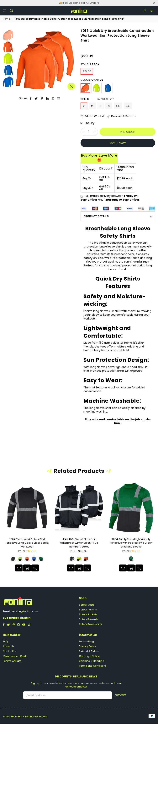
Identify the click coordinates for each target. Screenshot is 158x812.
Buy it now (118, 143)
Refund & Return (89, 651)
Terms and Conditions (93, 666)
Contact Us (10, 651)
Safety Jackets (88, 614)
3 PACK (87, 71)
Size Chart (107, 99)
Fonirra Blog (86, 641)
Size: (97, 99)
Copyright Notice (89, 656)
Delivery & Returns (123, 116)
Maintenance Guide (15, 656)
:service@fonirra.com (24, 611)
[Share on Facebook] (30, 98)
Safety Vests (86, 605)
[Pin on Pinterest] (41, 98)
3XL (128, 106)
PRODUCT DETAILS (96, 216)
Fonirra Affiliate (12, 661)
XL (109, 106)
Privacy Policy (87, 646)
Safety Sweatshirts (90, 624)
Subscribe (120, 695)
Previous (17, 60)
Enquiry (89, 123)
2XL (118, 106)
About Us (8, 646)
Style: (90, 64)
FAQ (5, 641)
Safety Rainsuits (88, 619)
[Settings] (144, 11)
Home (6, 18)
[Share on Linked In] (47, 98)
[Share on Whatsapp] (53, 98)
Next (74, 58)
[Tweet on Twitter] (36, 98)
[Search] (11, 11)
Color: (92, 80)
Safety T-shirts (88, 609)
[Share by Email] (58, 98)
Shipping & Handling (91, 661)
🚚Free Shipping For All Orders (79, 3)
